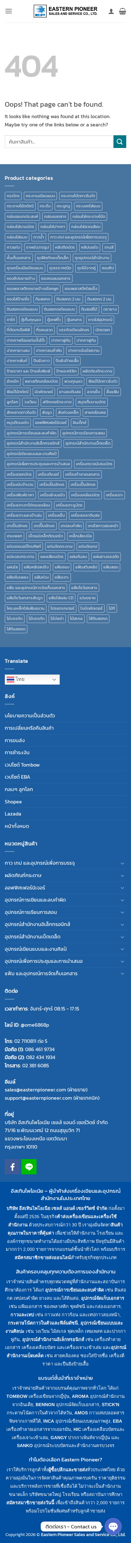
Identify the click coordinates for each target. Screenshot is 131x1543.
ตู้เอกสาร (74, 320)
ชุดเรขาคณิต (60, 268)
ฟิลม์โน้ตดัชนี (18, 392)
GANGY (59, 1437)
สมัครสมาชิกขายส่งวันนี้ (30, 1502)
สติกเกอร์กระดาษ (57, 402)
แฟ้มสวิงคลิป (86, 567)
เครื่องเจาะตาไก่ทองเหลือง (28, 505)
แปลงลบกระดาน (20, 556)
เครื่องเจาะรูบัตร (69, 505)
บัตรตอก (102, 330)
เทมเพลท (14, 536)
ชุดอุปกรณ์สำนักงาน (92, 258)
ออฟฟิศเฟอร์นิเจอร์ (51, 422)
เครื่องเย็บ (56, 515)
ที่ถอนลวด (44, 330)
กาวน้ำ (38, 237)
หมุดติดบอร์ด (18, 422)
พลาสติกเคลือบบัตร (41, 381)
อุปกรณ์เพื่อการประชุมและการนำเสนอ (38, 464)
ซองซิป (108, 268)
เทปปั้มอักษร (17, 526)
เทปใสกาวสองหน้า (103, 526)
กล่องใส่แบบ (17, 237)
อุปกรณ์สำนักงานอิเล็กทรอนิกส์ (33, 443)
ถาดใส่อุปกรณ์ (100, 320)
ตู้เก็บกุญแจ (31, 320)
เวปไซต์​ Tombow (22, 764)
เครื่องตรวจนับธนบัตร (94, 464)
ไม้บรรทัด (15, 618)
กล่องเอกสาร (55, 216)
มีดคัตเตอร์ (44, 392)
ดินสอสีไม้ (89, 309)
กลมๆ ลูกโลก (19, 789)
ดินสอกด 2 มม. (68, 299)
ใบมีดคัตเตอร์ (91, 608)
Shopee (13, 801)
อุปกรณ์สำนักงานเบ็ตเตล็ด (88, 443)
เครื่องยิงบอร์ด (52, 495)
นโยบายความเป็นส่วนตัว (30, 715)
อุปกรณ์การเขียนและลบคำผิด (31, 433)
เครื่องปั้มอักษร (52, 484)
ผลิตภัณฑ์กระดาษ (97, 371)
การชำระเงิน (17, 752)
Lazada (13, 813)
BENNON (45, 1404)
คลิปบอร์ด (89, 247)
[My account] (111, 11)
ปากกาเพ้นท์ (17, 361)
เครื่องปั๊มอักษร (83, 484)
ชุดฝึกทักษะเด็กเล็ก (53, 258)
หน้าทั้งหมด (17, 826)
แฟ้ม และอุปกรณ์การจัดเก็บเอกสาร (36, 588)
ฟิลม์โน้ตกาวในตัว (102, 381)
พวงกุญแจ (73, 381)
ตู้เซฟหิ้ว (54, 320)
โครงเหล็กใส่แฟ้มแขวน (26, 608)
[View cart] (122, 11)
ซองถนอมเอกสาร (56, 278)
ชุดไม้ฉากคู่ (86, 268)
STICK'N (110, 1404)
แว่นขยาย (87, 598)
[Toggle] (122, 863)
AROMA (80, 1396)
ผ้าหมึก (13, 381)
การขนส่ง (15, 740)
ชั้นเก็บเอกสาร (19, 258)
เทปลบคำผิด (71, 526)
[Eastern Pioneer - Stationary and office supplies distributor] (65, 11)
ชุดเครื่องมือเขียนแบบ (25, 268)
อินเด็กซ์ (79, 422)
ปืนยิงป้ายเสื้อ (67, 361)
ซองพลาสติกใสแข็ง (81, 288)
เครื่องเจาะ (114, 495)
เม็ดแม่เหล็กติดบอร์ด (45, 536)
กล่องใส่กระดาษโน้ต (88, 216)
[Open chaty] (113, 1526)
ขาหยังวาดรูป (37, 247)
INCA (48, 1421)
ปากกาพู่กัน (61, 340)
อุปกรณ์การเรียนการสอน (83, 433)
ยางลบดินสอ (70, 392)
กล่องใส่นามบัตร (20, 227)
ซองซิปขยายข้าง (21, 278)
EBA (117, 1421)
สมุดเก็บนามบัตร (92, 402)
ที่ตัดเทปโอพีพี (18, 330)
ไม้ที (112, 608)
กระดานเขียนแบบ (40, 196)
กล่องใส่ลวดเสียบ (85, 227)
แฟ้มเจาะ (62, 577)
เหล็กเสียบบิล (80, 536)
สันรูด (47, 412)
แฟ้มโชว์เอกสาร (84, 588)
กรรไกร (13, 196)
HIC (77, 1429)
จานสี (109, 247)
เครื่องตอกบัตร (19, 474)
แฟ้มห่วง (41, 577)
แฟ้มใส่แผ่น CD (61, 598)
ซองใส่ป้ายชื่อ (18, 299)
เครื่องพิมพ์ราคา (20, 495)
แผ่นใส (12, 567)
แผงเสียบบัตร (52, 556)
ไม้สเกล (76, 618)
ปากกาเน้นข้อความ (84, 350)
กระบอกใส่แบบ (88, 206)
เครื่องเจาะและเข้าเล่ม (24, 515)
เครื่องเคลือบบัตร (85, 495)
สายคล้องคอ (95, 412)
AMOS (81, 1412)
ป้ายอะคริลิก (66, 371)
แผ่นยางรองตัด (106, 556)
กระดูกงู (63, 206)
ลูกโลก (12, 402)
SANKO (25, 1445)
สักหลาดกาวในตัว (21, 412)
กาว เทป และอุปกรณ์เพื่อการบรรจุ (78, 237)
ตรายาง (110, 309)
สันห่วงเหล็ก (68, 412)
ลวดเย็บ (93, 392)
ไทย (19, 679)
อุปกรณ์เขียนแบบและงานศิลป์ (32, 454)
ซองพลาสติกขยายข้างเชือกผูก (33, 288)
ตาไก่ (11, 320)
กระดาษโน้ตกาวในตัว (78, 196)
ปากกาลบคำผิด (49, 350)
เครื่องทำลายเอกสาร (82, 474)
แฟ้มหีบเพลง (17, 577)
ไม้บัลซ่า (57, 618)
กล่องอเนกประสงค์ (22, 216)
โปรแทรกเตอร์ (62, 608)
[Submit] (120, 141)
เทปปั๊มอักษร (44, 526)
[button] (8, 11)
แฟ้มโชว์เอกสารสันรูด (25, 598)
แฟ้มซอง (62, 567)
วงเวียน (30, 402)
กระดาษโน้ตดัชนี (20, 206)
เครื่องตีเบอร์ (48, 474)
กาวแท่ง (13, 247)
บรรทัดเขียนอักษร (74, 330)
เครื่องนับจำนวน (20, 484)
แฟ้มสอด (110, 567)
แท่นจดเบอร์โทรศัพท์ (24, 546)
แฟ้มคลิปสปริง (36, 567)
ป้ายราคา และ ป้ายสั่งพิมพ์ (28, 371)
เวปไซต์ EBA (17, 777)
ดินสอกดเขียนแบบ (22, 309)
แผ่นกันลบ (78, 556)
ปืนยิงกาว (41, 361)
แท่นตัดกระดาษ (59, 546)
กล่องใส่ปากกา (52, 227)
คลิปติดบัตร (65, 247)
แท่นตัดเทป (88, 546)
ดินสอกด (42, 299)
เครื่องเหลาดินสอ (85, 515)
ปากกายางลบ (18, 350)
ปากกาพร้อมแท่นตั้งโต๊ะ (26, 340)
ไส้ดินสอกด (98, 618)
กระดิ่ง (45, 206)
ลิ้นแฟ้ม (112, 392)
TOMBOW (16, 1396)
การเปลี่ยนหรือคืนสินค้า (29, 728)
